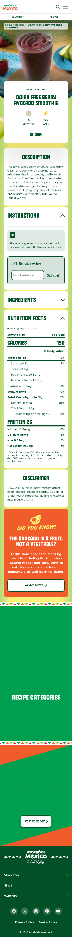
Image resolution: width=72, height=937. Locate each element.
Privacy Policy (24, 922)
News (8, 885)
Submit (53, 275)
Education (18, 17)
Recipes (54, 17)
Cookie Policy (47, 922)
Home (8, 24)
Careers (10, 896)
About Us (11, 874)
